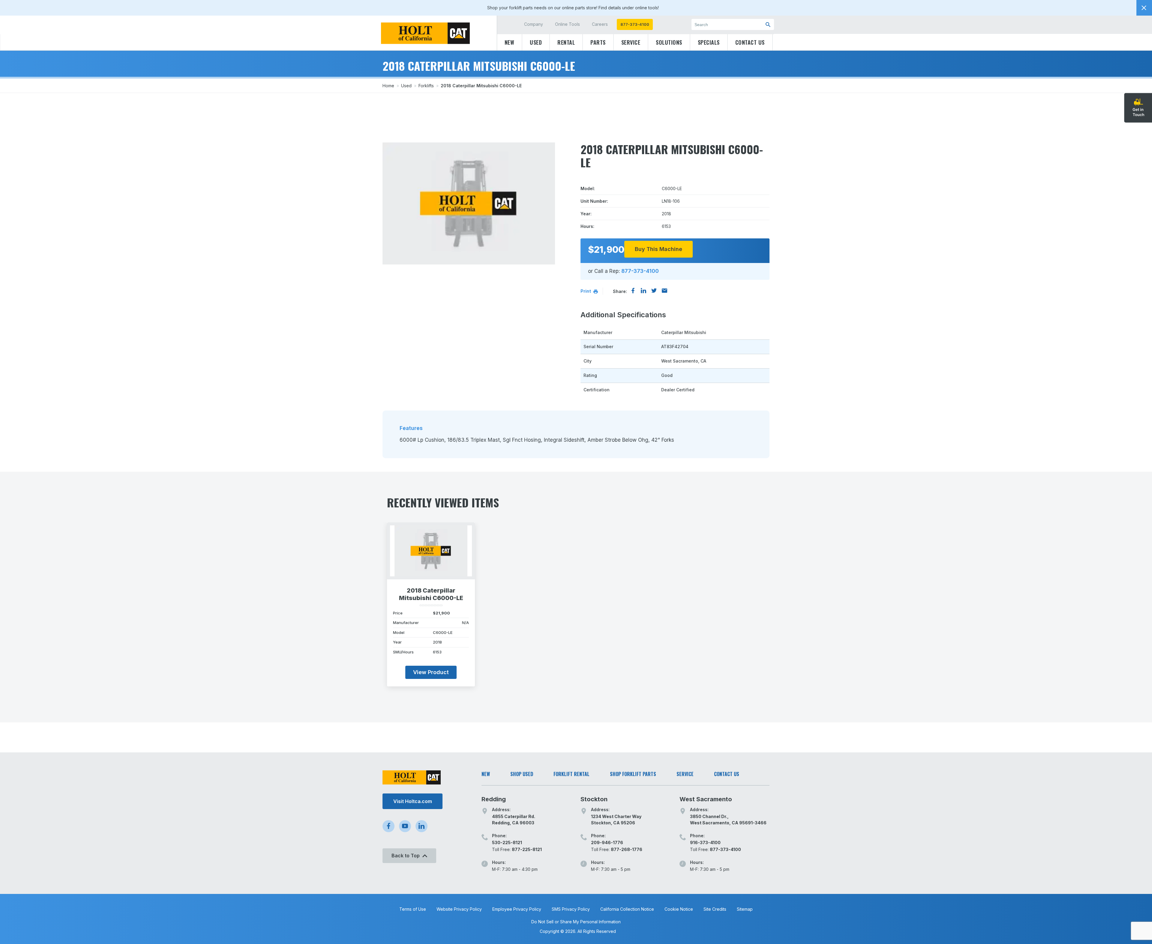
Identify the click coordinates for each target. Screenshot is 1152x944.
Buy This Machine (658, 249)
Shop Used (521, 774)
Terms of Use (412, 909)
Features (411, 428)
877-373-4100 (634, 24)
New (509, 42)
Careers (600, 24)
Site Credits (715, 909)
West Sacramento (706, 799)
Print (586, 291)
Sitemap (745, 909)
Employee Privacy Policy (516, 909)
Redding (494, 799)
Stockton (594, 799)
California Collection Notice (627, 909)
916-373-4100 (705, 842)
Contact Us (750, 42)
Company (533, 24)
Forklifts (426, 85)
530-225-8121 (507, 842)
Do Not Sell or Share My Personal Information (576, 921)
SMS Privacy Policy (571, 909)
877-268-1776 (626, 849)
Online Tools (567, 24)
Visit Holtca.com (412, 801)
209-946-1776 (607, 842)
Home (388, 85)
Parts (598, 42)
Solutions (669, 42)
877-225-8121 (527, 849)
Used (536, 42)
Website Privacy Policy (459, 909)
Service (630, 42)
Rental (566, 42)
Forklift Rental (572, 774)
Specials (709, 42)
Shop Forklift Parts (633, 774)
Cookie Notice (678, 909)
